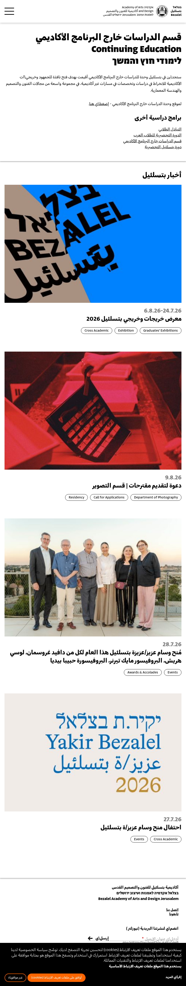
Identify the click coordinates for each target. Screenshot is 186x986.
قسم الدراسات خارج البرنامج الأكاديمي (152, 141)
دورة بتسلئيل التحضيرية (163, 147)
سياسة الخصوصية (154, 942)
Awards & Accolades (142, 672)
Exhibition (126, 330)
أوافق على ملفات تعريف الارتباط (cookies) (56, 978)
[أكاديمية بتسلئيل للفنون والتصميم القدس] (141, 11)
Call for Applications (109, 497)
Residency (76, 497)
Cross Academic (97, 330)
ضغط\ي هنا (98, 104)
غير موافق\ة (15, 978)
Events (173, 672)
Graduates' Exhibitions (160, 330)
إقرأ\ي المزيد (173, 977)
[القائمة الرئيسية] (9, 11)
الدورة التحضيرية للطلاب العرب (157, 135)
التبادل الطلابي (170, 129)
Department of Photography (156, 497)
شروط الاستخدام (141, 942)
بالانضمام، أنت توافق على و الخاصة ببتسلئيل (150, 942)
